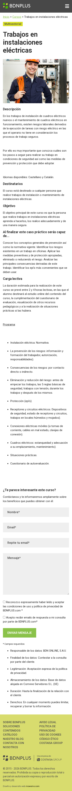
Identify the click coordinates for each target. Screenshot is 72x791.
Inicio (6, 17)
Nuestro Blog (13, 739)
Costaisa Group (51, 743)
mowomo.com (33, 786)
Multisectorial (12, 24)
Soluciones (11, 726)
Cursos (16, 17)
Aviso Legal (47, 722)
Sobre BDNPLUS (14, 722)
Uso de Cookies (50, 734)
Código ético (48, 739)
